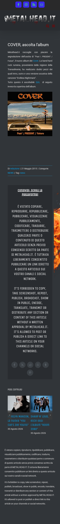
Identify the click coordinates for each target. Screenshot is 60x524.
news (22, 173)
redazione (14, 168)
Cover (35, 61)
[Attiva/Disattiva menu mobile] (53, 26)
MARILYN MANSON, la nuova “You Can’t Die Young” (18, 420)
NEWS (11, 173)
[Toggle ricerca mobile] (47, 26)
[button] (10, 415)
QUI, (38, 82)
